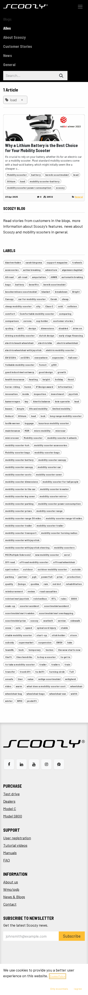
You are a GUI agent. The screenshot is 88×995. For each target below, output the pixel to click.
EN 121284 (10, 357)
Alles (7, 28)
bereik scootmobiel (57, 174)
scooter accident (29, 605)
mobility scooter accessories (50, 445)
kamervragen (12, 401)
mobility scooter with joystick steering (27, 547)
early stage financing (71, 335)
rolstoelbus (40, 598)
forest (43, 364)
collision (72, 306)
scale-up (10, 605)
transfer (10, 671)
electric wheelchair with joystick (23, 350)
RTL (53, 598)
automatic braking (72, 277)
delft (21, 328)
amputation (39, 277)
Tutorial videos (15, 845)
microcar (60, 430)
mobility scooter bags (47, 452)
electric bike (45, 342)
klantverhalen (13, 262)
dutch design (46, 335)
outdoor (28, 569)
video (8, 686)
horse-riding (12, 386)
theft (8, 656)
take (69, 642)
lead (75, 174)
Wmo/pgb (11, 889)
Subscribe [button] (72, 936)
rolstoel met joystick (17, 598)
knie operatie (62, 401)
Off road (10, 562)
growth (61, 372)
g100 (54, 364)
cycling (9, 328)
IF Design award (44, 386)
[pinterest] (59, 764)
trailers (55, 664)
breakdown (61, 291)
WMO (19, 700)
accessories (12, 269)
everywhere (41, 357)
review (31, 591)
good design (46, 372)
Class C (49, 306)
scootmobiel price (15, 620)
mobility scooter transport (21, 532)
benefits (34, 284)
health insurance (14, 379)
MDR (27, 430)
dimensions (47, 328)
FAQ (6, 860)
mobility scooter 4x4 (17, 445)
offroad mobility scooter (33, 562)
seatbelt (48, 620)
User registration (17, 838)
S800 (74, 598)
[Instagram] (46, 764)
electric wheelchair (67, 342)
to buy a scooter (46, 656)
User (20, 679)
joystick (73, 393)
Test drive (11, 793)
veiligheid (70, 679)
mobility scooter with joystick (22, 540)
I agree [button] (78, 988)
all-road (22, 277)
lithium (11, 181)
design (32, 328)
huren (27, 386)
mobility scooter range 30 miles (23, 518)
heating (33, 379)
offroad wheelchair (64, 562)
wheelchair (76, 686)
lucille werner (12, 423)
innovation (11, 393)
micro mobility (42, 430)
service (62, 620)
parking (9, 576)
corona (27, 320)
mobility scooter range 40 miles (64, 518)
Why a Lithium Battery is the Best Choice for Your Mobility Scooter (41, 148)
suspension (44, 642)
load (22, 181)
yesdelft (32, 700)
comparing (65, 313)
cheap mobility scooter (18, 306)
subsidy (9, 642)
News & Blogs (14, 896)
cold (60, 306)
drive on (77, 328)
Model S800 (12, 816)
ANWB (54, 277)
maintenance (12, 430)
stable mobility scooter (18, 635)
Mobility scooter (17, 174)
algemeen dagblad (72, 269)
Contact (9, 904)
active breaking (32, 269)
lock (43, 415)
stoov (73, 635)
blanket (45, 291)
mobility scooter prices (18, 510)
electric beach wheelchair (19, 342)
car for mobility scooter (32, 299)
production (74, 576)
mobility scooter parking (19, 503)
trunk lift (25, 671)
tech (21, 649)
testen (49, 649)
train (67, 664)
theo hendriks (24, 656)
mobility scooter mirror (53, 496)
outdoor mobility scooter (52, 569)
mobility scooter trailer (18, 525)
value (31, 679)
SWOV (59, 642)
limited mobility (61, 408)
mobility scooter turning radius (59, 532)
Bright (76, 291)
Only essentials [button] (59, 988)
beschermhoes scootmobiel (21, 291)
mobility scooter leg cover (20, 496)
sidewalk (75, 620)
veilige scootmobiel (49, 679)
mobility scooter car (49, 467)
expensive (58, 357)
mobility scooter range (49, 510)
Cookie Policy (57, 976)
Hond (71, 379)
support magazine (57, 262)
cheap (65, 299)
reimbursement (14, 591)
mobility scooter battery (44, 181)
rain (46, 583)
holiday (59, 379)
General (79, 196)
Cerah (53, 299)
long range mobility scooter (66, 415)
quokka (35, 583)
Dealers (9, 801)
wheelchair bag (13, 693)
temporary (34, 649)
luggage (29, 423)
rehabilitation (74, 583)
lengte (20, 408)
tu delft (39, 671)
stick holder (58, 635)
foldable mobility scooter (19, 364)
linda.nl (9, 415)
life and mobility (38, 408)
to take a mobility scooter (20, 664)
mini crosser (12, 437)
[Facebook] (9, 764)
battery (36, 174)
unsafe (9, 679)
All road (9, 277)
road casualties (48, 591)
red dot (57, 583)
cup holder (42, 320)
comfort (10, 313)
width (74, 693)
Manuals (10, 852)
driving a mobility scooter (20, 335)
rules (63, 598)
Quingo (22, 583)
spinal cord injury (46, 627)
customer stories (63, 320)
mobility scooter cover (49, 474)
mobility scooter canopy (52, 459)
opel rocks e (12, 569)
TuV (71, 671)
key (26, 401)
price (60, 576)
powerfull (46, 576)
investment (57, 393)
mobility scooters (64, 547)
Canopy (9, 299)
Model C (9, 808)
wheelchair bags (35, 693)
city (38, 306)
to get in (65, 656)
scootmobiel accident (56, 605)
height (46, 379)
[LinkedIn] (21, 764)
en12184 (25, 357)
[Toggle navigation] (80, 6)
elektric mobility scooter (60, 350)
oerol (67, 554)
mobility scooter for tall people (60, 481)
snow (8, 627)
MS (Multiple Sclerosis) (18, 554)
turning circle (57, 671)
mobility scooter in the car (20, 489)
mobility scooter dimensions (21, 481)
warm (19, 686)
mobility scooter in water (54, 489)
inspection (40, 393)
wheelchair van (57, 693)
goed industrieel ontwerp (19, 372)
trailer (43, 664)
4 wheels (77, 262)
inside (25, 393)
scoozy (60, 187)
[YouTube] (34, 764)
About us (10, 882)
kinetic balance (41, 401)
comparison (12, 320)
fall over (73, 357)
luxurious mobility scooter (53, 423)
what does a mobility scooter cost (46, 686)
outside (76, 569)
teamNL (9, 649)
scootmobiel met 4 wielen (19, 613)
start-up (42, 635)
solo (18, 627)
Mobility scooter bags (17, 452)
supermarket (26, 642)
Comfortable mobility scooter (37, 313)
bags (8, 284)
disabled (63, 328)
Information (65, 386)
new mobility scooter (47, 554)
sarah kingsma (33, 262)
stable (64, 627)
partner (22, 576)
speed (28, 627)
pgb (34, 576)
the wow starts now (69, 649)
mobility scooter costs (18, 474)
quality (9, 583)
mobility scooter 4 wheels (62, 437)
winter (9, 700)
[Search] (61, 75)
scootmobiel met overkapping (56, 613)
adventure (51, 269)
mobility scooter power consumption (29, 187)
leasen (8, 408)
